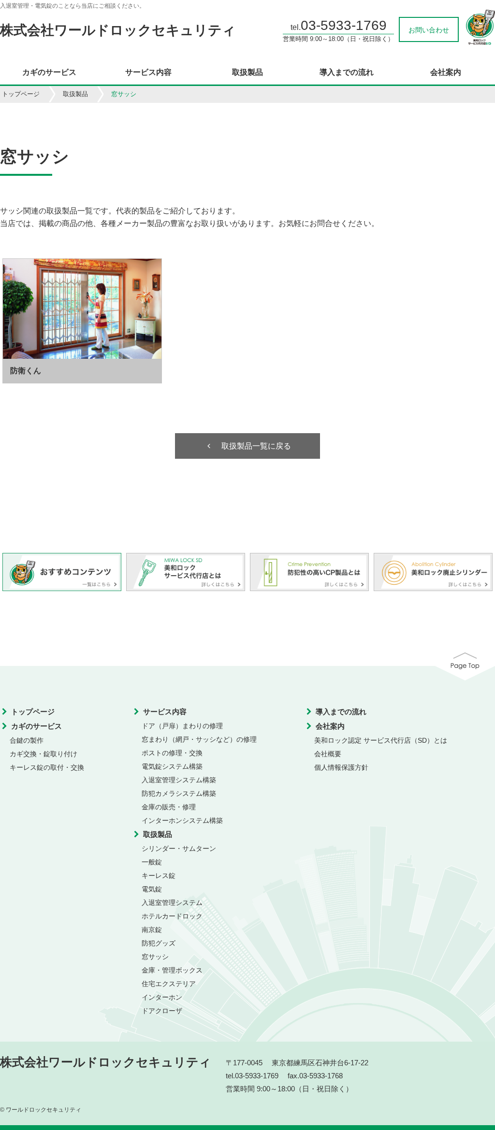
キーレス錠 (158, 875)
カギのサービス (49, 72)
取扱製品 (247, 72)
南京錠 (152, 929)
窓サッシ (155, 956)
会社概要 (327, 754)
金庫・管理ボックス (172, 970)
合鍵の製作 (27, 740)
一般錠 (152, 862)
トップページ (21, 94)
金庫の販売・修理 (169, 807)
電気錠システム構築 (172, 766)
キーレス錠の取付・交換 (47, 767)
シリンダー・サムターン (179, 848)
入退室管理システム (172, 902)
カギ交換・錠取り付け (43, 754)
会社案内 (445, 72)
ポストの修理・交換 (172, 753)
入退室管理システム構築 (179, 780)
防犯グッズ (158, 943)
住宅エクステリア (169, 984)
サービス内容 (148, 72)
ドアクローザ (162, 1011)
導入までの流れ (347, 72)
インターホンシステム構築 (182, 820)
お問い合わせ (428, 30)
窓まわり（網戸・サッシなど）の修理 (199, 739)
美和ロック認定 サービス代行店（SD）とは (380, 740)
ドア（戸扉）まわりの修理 (182, 726)
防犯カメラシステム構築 (179, 793)
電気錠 (152, 889)
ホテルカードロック (172, 916)
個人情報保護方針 (341, 767)
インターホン (162, 997)
